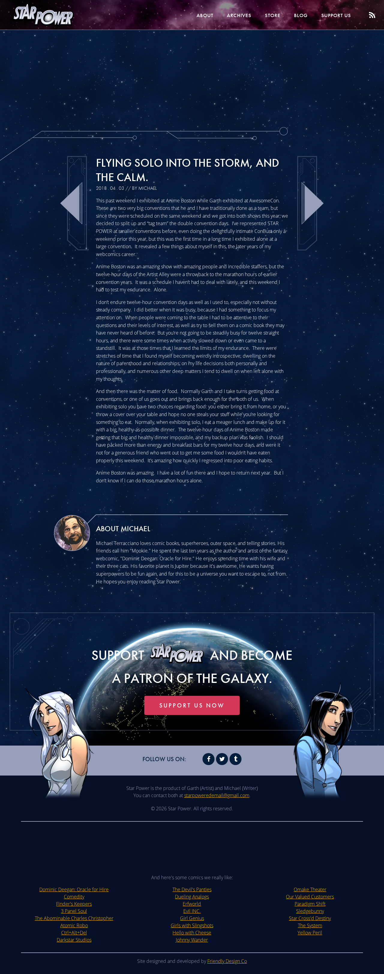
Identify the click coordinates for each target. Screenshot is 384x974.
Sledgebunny (310, 911)
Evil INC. (192, 911)
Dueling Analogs (192, 896)
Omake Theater (310, 889)
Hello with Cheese (191, 932)
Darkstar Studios (74, 940)
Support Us (336, 15)
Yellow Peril (310, 932)
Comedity (74, 896)
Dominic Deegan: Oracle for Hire (74, 889)
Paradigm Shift (310, 904)
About (204, 15)
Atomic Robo (74, 925)
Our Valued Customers (310, 896)
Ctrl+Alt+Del (74, 932)
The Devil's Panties (192, 889)
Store (272, 15)
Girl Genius (192, 918)
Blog (301, 15)
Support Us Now (192, 705)
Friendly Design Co (227, 961)
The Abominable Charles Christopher (74, 918)
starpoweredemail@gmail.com (216, 795)
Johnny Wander (192, 940)
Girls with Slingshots (192, 925)
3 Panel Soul (74, 911)
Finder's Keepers (74, 904)
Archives (239, 15)
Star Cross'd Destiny (310, 918)
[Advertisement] (192, 78)
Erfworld (192, 904)
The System (310, 925)
